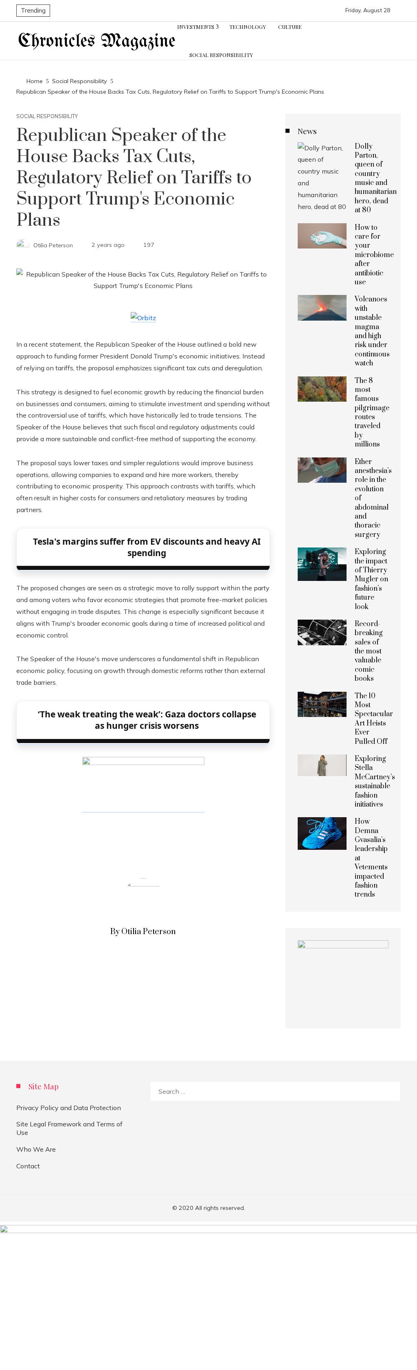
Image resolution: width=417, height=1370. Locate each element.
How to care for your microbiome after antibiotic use (374, 255)
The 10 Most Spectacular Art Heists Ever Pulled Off (374, 719)
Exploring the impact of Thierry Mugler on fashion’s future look (371, 579)
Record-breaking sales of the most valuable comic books (369, 651)
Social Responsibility (47, 116)
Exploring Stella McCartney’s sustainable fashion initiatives (375, 781)
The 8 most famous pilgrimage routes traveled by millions (372, 412)
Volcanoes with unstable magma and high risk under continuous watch (372, 331)
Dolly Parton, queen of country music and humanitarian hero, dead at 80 (376, 178)
